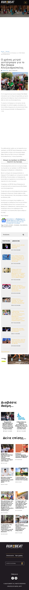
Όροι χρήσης (19, 555)
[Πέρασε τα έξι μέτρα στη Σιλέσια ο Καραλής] (6, 246)
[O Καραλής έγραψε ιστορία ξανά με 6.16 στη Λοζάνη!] (6, 329)
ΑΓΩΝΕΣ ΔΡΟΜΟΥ (8, 225)
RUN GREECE (23, 225)
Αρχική (2, 51)
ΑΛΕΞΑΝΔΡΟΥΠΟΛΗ (6, 226)
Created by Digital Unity (14, 586)
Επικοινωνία (10, 555)
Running (7, 51)
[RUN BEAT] (8, 2)
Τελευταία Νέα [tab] (6, 241)
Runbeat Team (5, 70)
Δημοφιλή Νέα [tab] (16, 241)
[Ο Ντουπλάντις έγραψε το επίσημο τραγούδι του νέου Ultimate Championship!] (6, 300)
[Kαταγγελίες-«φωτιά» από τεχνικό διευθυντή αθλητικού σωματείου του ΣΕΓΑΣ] (6, 340)
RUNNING (16, 225)
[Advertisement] (14, 35)
